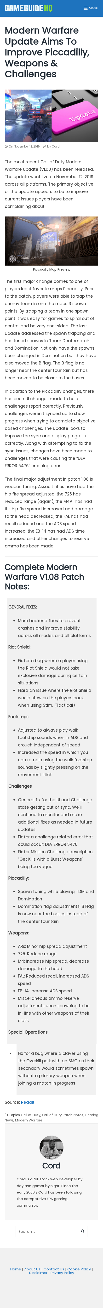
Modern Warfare (28, 1120)
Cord (51, 1165)
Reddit (27, 1102)
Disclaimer (38, 1272)
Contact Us (54, 1269)
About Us (32, 1269)
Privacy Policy (62, 1272)
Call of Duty (30, 1115)
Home (15, 1269)
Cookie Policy (79, 1269)
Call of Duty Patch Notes (62, 1115)
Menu (93, 8)
